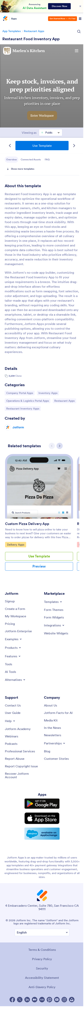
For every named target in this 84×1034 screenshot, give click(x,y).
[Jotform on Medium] (34, 999)
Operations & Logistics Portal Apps (27, 401)
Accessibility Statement (42, 978)
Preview (39, 566)
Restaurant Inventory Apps (22, 408)
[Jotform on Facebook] (12, 999)
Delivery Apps (16, 544)
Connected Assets (31, 159)
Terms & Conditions (42, 950)
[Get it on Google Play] (42, 803)
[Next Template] (74, 145)
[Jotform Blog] (42, 999)
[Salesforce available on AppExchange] (42, 834)
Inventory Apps (48, 393)
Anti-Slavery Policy (42, 987)
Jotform (18, 427)
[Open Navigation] (80, 19)
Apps (14, 18)
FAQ (47, 159)
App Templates (11, 31)
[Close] (80, 6)
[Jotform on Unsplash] (71, 999)
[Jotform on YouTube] (57, 999)
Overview (11, 159)
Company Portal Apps (19, 393)
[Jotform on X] (19, 999)
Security (42, 968)
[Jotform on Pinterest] (49, 999)
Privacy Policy (42, 959)
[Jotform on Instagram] (64, 999)
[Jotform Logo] (4, 18)
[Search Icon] (79, 31)
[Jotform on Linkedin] (27, 999)
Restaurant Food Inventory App (31, 39)
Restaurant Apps (34, 31)
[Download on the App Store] (42, 818)
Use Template (42, 146)
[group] (39, 515)
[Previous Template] (10, 145)
